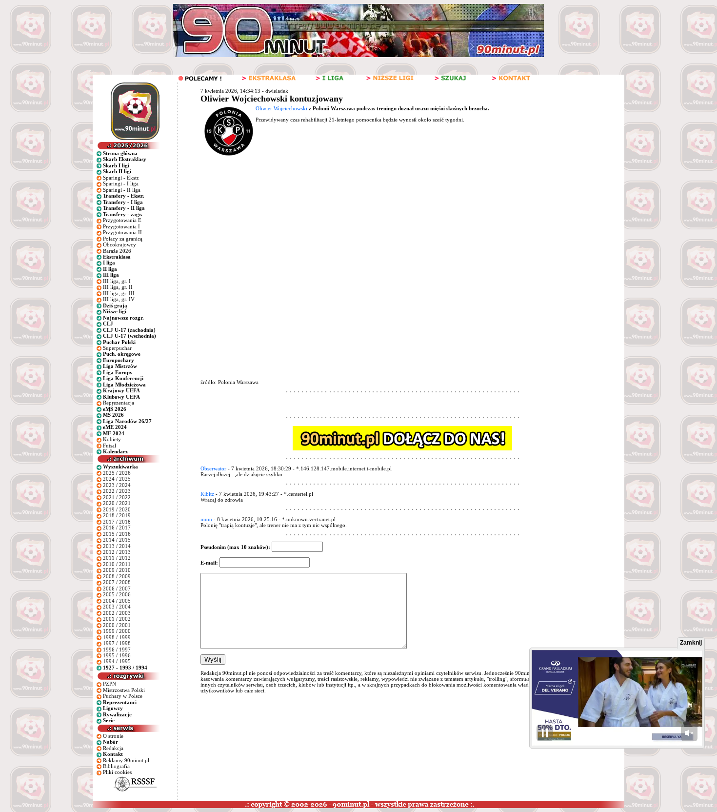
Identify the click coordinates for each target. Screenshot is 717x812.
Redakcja (113, 748)
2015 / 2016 (117, 534)
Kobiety (112, 439)
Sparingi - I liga (121, 183)
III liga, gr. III (119, 293)
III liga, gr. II (118, 287)
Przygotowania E (122, 220)
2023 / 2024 (117, 485)
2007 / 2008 (117, 582)
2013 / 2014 (117, 546)
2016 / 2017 (117, 527)
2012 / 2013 (117, 552)
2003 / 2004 (117, 606)
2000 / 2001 (117, 625)
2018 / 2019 (117, 515)
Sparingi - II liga (121, 190)
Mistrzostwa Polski (124, 690)
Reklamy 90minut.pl (126, 760)
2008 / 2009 (117, 576)
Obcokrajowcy (119, 244)
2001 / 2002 (117, 619)
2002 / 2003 (117, 613)
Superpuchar (117, 348)
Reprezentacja (118, 403)
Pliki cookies (117, 772)
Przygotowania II (122, 232)
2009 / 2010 (117, 570)
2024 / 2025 (117, 479)
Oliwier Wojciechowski (281, 108)
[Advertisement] (385, 230)
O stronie (113, 736)
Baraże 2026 (117, 251)
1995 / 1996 (117, 655)
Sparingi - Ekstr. (121, 178)
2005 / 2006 (117, 594)
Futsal (109, 445)
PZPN (109, 684)
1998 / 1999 (117, 637)
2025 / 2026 (117, 473)
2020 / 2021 (117, 503)
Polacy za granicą (122, 239)
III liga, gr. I (117, 281)
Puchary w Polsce (122, 696)
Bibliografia (116, 766)
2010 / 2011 (117, 564)
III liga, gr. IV (119, 299)
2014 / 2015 (117, 540)
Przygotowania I (121, 226)
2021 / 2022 (117, 497)
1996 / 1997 (117, 649)
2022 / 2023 (117, 491)
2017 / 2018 (117, 522)
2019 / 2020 (117, 509)
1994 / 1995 (117, 661)
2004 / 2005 (117, 601)
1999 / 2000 (117, 631)
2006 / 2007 (117, 588)
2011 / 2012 (117, 558)
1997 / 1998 (117, 643)
